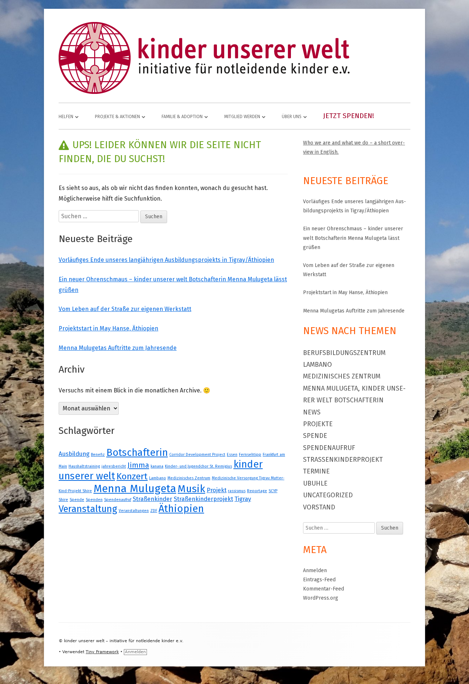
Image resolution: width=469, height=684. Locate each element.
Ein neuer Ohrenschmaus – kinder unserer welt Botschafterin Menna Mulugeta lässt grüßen (353, 238)
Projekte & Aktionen (117, 116)
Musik (191, 489)
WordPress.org (320, 598)
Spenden (94, 499)
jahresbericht (113, 466)
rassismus (236, 491)
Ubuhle (315, 483)
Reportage (257, 491)
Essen (232, 454)
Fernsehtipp (250, 454)
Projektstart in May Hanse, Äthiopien (108, 328)
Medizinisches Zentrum (188, 478)
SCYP (273, 491)
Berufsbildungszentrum (344, 353)
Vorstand (319, 507)
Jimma (138, 465)
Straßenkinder (152, 498)
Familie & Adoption (182, 116)
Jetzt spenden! (348, 115)
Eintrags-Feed (319, 580)
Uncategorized (328, 495)
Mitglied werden (242, 116)
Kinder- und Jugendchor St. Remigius (198, 466)
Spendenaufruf (117, 499)
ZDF (153, 510)
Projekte (318, 424)
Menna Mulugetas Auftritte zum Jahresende (118, 347)
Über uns (292, 116)
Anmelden (315, 570)
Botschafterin (137, 452)
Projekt (216, 490)
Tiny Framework (102, 652)
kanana (157, 466)
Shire (63, 499)
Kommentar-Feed (323, 589)
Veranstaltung (88, 509)
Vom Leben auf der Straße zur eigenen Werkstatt (125, 309)
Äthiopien (181, 508)
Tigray (242, 498)
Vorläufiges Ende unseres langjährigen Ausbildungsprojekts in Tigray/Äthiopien (166, 259)
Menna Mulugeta (134, 488)
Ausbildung (74, 453)
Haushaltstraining (84, 466)
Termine (316, 471)
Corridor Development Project (197, 454)
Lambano (157, 478)
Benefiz (98, 454)
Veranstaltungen (134, 510)
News (312, 412)
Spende (77, 499)
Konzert (132, 476)
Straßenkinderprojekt (203, 498)
